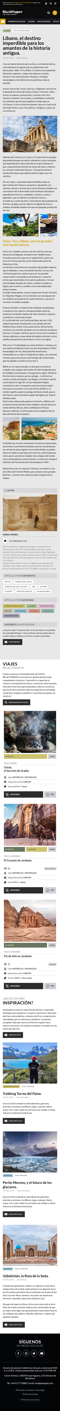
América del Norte (23, 582)
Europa (43, 587)
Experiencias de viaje (14, 606)
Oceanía (8, 591)
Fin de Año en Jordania (18, 956)
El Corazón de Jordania (18, 860)
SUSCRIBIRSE (14, 642)
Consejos (34, 611)
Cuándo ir (47, 611)
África (8, 582)
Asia (34, 587)
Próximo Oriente (24, 591)
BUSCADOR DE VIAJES (18, 702)
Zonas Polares (43, 591)
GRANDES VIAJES (11, 616)
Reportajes (20, 611)
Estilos (8, 611)
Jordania (15, 856)
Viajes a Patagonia (28, 1086)
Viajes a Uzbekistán (21, 1269)
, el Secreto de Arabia (16, 769)
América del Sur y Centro (16, 587)
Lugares (31, 606)
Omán (14, 763)
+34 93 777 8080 (19, 1383)
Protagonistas (46, 606)
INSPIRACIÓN (15, 1035)
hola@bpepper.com (44, 1383)
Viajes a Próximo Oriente (21, 30)
